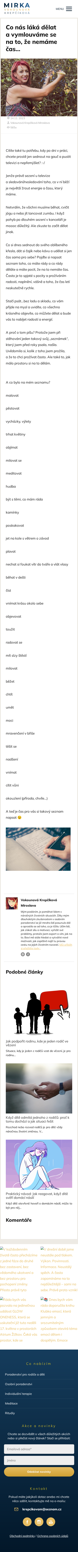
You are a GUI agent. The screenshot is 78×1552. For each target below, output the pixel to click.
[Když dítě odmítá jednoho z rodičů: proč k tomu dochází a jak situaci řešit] (39, 1088)
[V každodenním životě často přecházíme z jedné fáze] (18, 1270)
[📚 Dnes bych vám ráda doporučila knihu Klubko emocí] (59, 1320)
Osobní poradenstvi (18, 1384)
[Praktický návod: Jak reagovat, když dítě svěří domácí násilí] (39, 1165)
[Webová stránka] (23, 954)
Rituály (10, 1413)
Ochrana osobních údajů (52, 1536)
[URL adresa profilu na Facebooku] (28, 954)
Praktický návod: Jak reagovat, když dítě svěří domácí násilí (37, 1196)
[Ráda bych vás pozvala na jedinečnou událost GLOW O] (18, 1320)
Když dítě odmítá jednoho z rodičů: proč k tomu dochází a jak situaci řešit (37, 1119)
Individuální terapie (18, 1394)
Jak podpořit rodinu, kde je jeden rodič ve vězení (37, 1043)
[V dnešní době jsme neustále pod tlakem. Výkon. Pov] (59, 1270)
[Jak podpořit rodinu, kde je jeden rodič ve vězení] (39, 1012)
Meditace (11, 1403)
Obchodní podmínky (22, 1536)
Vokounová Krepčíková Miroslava (30, 122)
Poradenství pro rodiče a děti (25, 1374)
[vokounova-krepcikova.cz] (17, 9)
